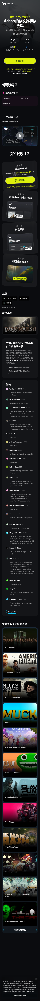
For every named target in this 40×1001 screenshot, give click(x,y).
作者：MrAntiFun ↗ (27, 50)
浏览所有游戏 (20, 930)
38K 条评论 (13, 42)
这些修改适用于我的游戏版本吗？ (19, 372)
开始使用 (19, 61)
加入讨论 (11, 611)
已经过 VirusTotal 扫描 (12, 50)
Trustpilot (14, 360)
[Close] (36, 979)
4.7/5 (13, 39)
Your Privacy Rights (20, 995)
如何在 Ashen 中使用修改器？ (20, 367)
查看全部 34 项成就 (8, 308)
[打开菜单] (36, 3)
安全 (12, 47)
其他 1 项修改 (27, 71)
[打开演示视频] (20, 136)
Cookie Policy (30, 991)
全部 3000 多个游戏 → (20, 16)
